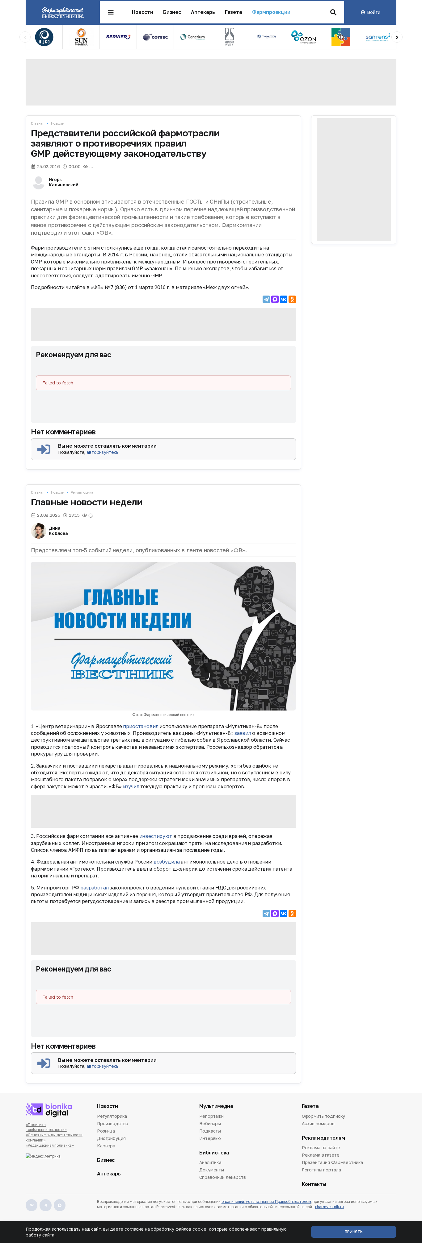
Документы (211, 1169)
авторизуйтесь (102, 452)
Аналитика (210, 1163)
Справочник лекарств (222, 1177)
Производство (112, 1123)
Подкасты (210, 1130)
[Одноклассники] (292, 299)
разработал (94, 888)
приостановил (140, 726)
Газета (233, 12)
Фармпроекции (271, 12)
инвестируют (155, 836)
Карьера (106, 1145)
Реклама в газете (321, 1155)
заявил (242, 733)
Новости (142, 12)
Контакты (314, 1184)
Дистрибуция (111, 1138)
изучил (131, 786)
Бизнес (172, 12)
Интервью (210, 1138)
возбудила (167, 862)
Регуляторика (82, 492)
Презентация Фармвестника (332, 1162)
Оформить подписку (323, 1116)
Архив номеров (318, 1123)
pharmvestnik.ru (329, 1206)
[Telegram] (266, 299)
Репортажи (211, 1116)
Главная (37, 123)
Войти (373, 12)
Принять (354, 1231)
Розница (106, 1130)
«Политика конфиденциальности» (46, 1127)
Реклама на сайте (321, 1148)
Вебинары (210, 1123)
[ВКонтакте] (283, 299)
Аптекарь (203, 12)
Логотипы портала (321, 1169)
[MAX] (275, 299)
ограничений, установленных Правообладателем (266, 1201)
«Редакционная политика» (50, 1145)
